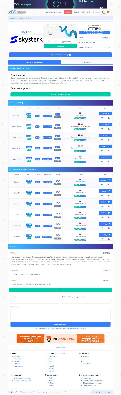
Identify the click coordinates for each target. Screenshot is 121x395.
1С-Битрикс (87, 364)
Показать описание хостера (60, 94)
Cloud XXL (16, 226)
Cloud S (16, 182)
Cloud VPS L (16, 148)
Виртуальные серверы (54, 12)
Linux (50, 359)
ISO (49, 364)
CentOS (51, 366)
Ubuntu (51, 361)
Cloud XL (17, 215)
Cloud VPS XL (16, 159)
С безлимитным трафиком (92, 383)
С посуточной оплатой (22, 381)
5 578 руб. (104, 202)
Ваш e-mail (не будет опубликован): (73, 297)
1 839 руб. (104, 146)
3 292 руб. (104, 157)
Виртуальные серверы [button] (34, 62)
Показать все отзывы (61, 290)
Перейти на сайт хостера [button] (59, 55)
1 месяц (97, 392)
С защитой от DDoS (90, 385)
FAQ (88, 12)
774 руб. (105, 124)
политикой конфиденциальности (76, 328)
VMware (51, 383)
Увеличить (60, 46)
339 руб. (105, 114)
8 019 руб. (104, 213)
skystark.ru (106, 38)
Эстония (17, 364)
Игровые (86, 356)
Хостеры (68, 12)
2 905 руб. (104, 180)
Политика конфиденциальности (43, 392)
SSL (83, 12)
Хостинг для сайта (61, 392)
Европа (17, 356)
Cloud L (16, 204)
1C (84, 361)
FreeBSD (51, 371)
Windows (51, 356)
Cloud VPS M (16, 137)
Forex (85, 359)
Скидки (76, 12)
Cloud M (17, 193)
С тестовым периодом (22, 378)
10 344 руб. (105, 224)
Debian (51, 369)
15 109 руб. (105, 235)
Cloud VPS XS (16, 116)
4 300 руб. (104, 191)
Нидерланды (19, 366)
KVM (50, 378)
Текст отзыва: (14, 307)
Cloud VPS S (16, 126)
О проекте (96, 12)
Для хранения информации (93, 381)
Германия (17, 359)
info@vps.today (13, 392)
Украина (17, 361)
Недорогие (87, 378)
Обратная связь (25, 392)
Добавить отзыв (60, 324)
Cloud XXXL (17, 237)
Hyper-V (51, 385)
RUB (108, 392)
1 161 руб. (104, 135)
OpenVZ (51, 381)
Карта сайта (60, 348)
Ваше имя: (13, 297)
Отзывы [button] (87, 62)
